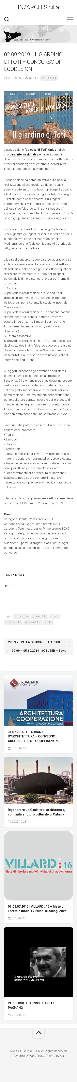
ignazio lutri (39, 616)
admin (33, 78)
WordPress (36, 1056)
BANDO (9, 586)
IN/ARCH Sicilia (38, 7)
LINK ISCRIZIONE (15, 575)
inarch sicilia (13, 622)
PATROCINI (49, 78)
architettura (21, 616)
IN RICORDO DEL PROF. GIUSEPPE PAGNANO (32, 1005)
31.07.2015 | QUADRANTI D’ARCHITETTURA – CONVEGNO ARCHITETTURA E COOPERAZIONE (33, 736)
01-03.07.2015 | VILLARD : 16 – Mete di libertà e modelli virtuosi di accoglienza (37, 909)
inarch (54, 616)
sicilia (48, 622)
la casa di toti (33, 622)
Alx (62, 1056)
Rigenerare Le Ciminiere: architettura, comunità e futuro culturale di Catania (36, 812)
